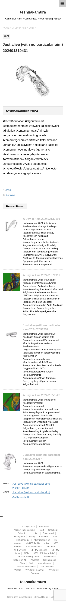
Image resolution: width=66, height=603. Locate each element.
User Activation (47, 566)
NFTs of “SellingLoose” (28, 556)
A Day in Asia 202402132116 (41, 218)
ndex (46, 543)
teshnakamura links (26, 566)
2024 (8, 190)
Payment (34, 560)
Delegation (19, 536)
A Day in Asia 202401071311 (41, 275)
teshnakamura (33, 12)
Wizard (17, 570)
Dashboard (48, 533)
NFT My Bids (20, 550)
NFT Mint (51, 546)
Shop (22, 563)
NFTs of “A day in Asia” (44, 553)
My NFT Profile (33, 543)
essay (32, 536)
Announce (44, 526)
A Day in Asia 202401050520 (41, 395)
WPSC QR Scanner (35, 570)
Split (31, 563)
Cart (42, 530)
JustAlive (10, 195)
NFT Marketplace (34, 546)
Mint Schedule (23, 540)
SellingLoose (49, 560)
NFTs (26, 553)
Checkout (52, 530)
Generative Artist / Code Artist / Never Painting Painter (33, 588)
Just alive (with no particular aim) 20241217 (41, 456)
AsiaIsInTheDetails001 (24, 530)
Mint (55, 536)
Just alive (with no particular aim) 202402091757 (41, 327)
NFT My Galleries (39, 550)
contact (35, 533)
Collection (22, 533)
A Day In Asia (28, 526)
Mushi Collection (42, 540)
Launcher (43, 536)
